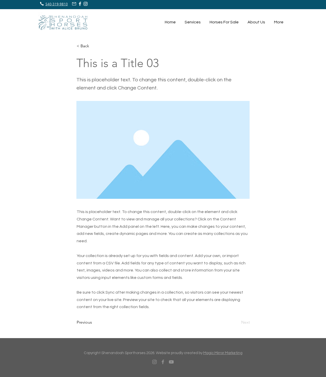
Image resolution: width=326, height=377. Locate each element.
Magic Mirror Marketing (222, 353)
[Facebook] (163, 362)
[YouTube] (171, 362)
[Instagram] (154, 362)
